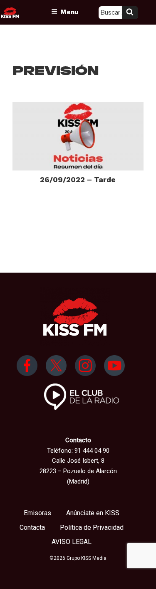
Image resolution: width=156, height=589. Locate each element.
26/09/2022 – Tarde (78, 179)
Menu (69, 12)
